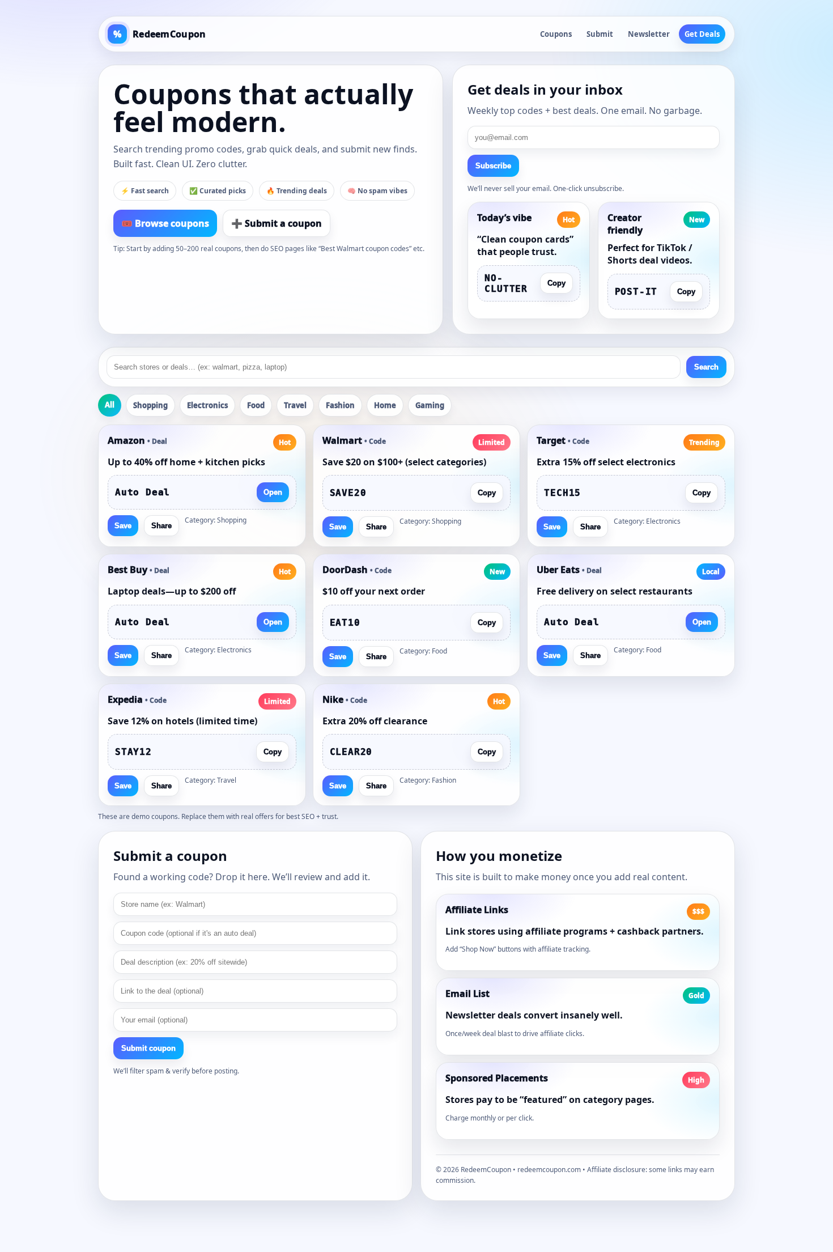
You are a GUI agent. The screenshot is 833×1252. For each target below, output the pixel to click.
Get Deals (702, 34)
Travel (295, 405)
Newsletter (649, 34)
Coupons (556, 34)
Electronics (207, 405)
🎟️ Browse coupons (165, 223)
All (109, 405)
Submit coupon (148, 1048)
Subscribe (493, 166)
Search (706, 367)
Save (122, 525)
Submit (599, 34)
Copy (556, 283)
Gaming (429, 405)
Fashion (340, 405)
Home (385, 405)
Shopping (150, 405)
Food (256, 405)
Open (273, 492)
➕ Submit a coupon (276, 223)
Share (161, 525)
